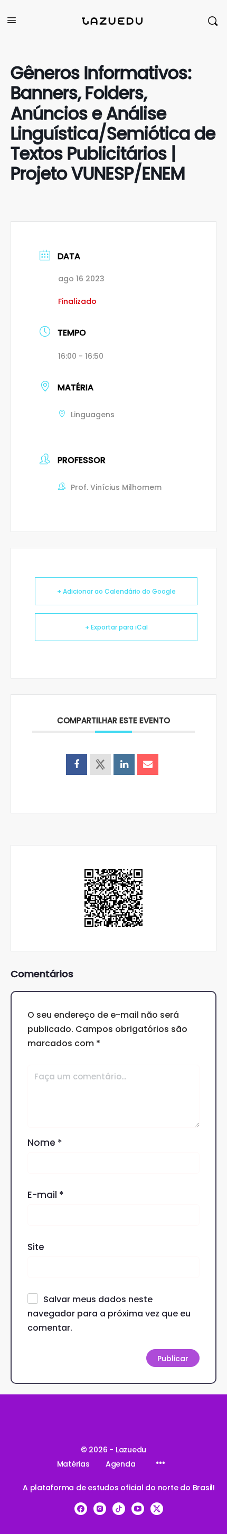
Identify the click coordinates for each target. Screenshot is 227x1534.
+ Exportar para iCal (116, 627)
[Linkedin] (124, 764)
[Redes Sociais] (100, 764)
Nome (44, 1142)
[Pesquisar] (212, 21)
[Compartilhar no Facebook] (76, 764)
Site (35, 1247)
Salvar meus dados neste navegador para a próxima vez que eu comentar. (109, 1313)
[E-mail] (147, 764)
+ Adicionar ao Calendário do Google (116, 591)
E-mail (45, 1194)
